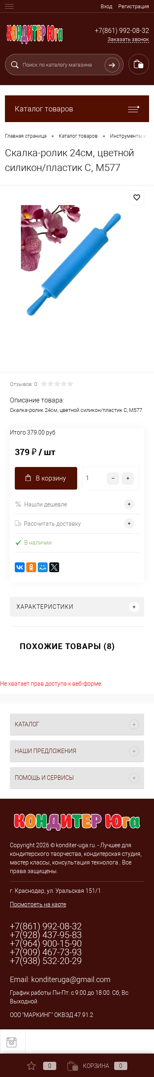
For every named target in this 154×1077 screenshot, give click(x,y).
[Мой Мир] (43, 567)
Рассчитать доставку (52, 523)
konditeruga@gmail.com (70, 979)
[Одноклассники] (31, 567)
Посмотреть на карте (38, 904)
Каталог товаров (44, 108)
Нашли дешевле (45, 504)
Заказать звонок (128, 39)
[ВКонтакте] (20, 567)
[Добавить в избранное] (136, 197)
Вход (106, 6)
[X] (54, 567)
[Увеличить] (77, 280)
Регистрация (133, 6)
